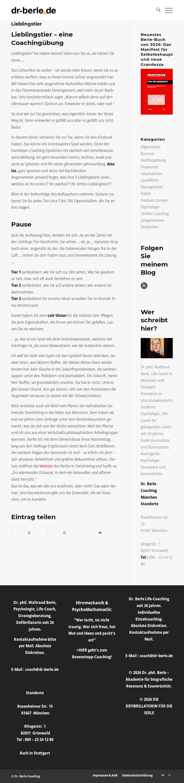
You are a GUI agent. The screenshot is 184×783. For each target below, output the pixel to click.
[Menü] (166, 10)
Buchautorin (158, 447)
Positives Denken (155, 200)
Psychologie (150, 206)
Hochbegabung (153, 160)
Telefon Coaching (155, 213)
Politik (146, 193)
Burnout (147, 153)
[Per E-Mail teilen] (100, 533)
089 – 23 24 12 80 (39, 739)
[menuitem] (156, 10)
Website (46, 466)
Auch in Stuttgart (35, 753)
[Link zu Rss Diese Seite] (169, 775)
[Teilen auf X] (29, 533)
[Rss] (144, 287)
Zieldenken (150, 226)
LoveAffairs (150, 180)
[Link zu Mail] (162, 775)
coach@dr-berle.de (42, 669)
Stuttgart (148, 386)
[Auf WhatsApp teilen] (64, 533)
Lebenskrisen (151, 173)
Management (152, 186)
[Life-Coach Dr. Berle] (33, 10)
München (149, 380)
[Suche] (156, 10)
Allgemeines (150, 146)
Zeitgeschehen (152, 220)
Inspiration (150, 166)
